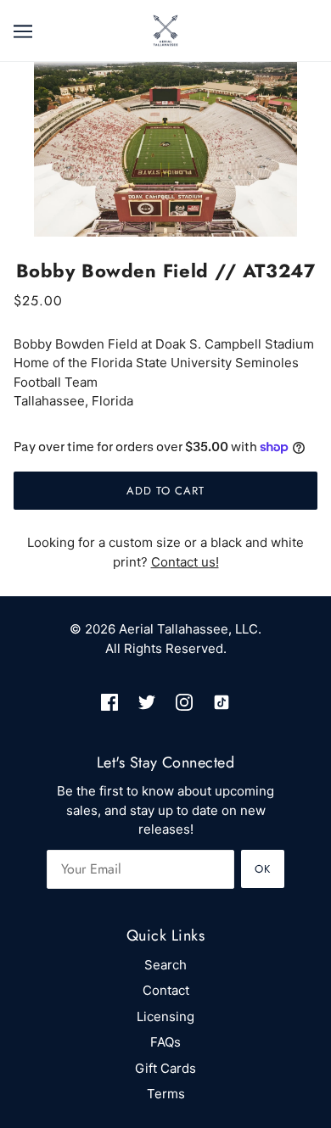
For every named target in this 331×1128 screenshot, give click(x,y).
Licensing (165, 1016)
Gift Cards (165, 1068)
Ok (263, 869)
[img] (109, 703)
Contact (166, 990)
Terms (166, 1094)
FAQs (165, 1042)
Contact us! (185, 562)
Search (165, 965)
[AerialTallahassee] (165, 29)
